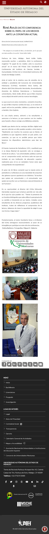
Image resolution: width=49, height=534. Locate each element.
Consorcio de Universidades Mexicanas (20, 455)
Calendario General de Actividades (19, 438)
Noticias (6, 19)
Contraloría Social (13, 424)
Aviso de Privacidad (13, 419)
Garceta (9, 434)
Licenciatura (10, 392)
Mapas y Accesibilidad (14, 443)
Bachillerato (10, 387)
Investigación (11, 402)
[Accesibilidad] (45, 529)
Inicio (8, 383)
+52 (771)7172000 (18, 476)
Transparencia (11, 429)
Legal (8, 414)
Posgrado (9, 397)
